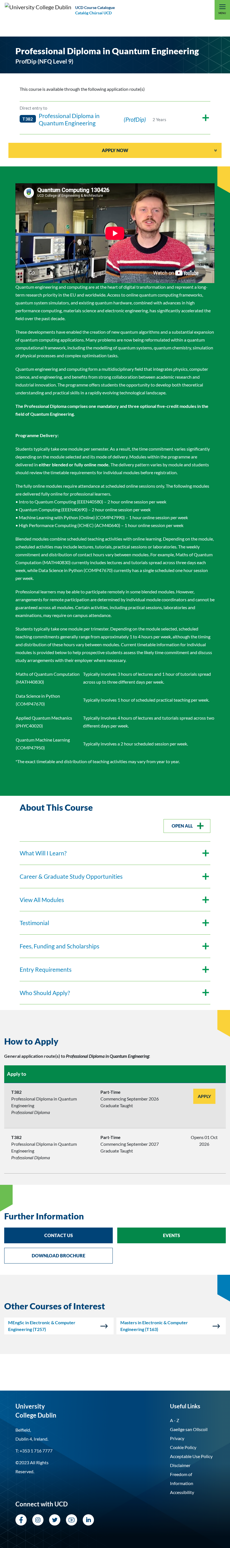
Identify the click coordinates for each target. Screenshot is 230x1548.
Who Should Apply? (45, 992)
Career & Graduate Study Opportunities (71, 876)
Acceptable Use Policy (191, 1456)
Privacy (177, 1438)
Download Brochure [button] (58, 1255)
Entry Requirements (46, 969)
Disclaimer (180, 1465)
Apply (204, 1096)
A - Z (174, 1420)
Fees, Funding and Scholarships (59, 946)
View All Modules (42, 899)
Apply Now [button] (115, 150)
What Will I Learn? (43, 853)
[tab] (115, 1041)
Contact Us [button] (58, 1235)
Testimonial (34, 922)
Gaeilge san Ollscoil (189, 1429)
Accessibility (182, 1492)
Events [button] (171, 1235)
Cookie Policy (183, 1447)
